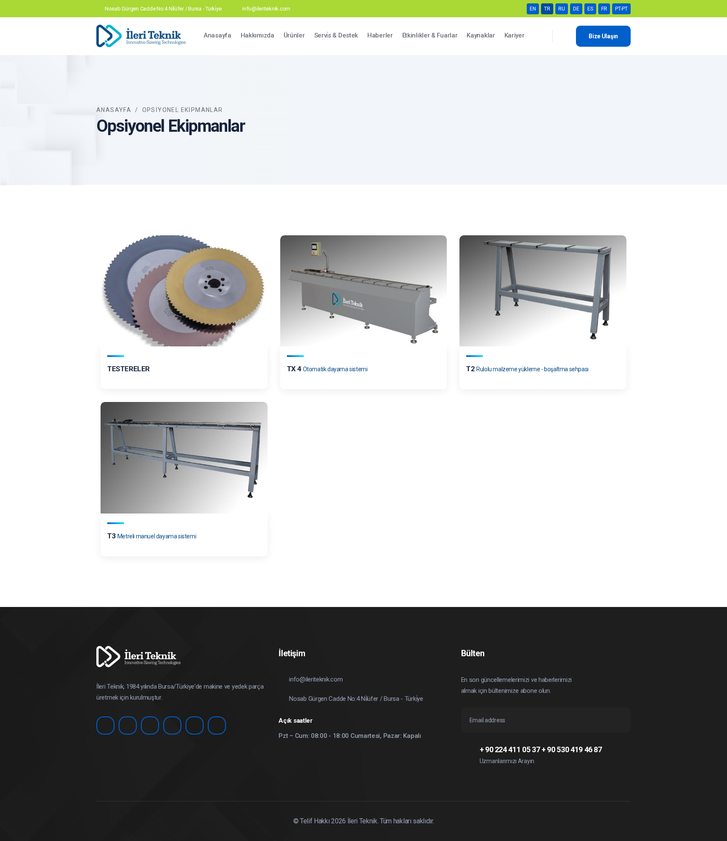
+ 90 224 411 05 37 (510, 749)
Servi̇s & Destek (336, 35)
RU (561, 9)
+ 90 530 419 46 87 (571, 749)
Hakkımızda (257, 35)
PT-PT (621, 9)
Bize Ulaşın (603, 36)
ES (590, 9)
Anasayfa (217, 35)
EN (533, 9)
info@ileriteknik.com (266, 8)
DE (576, 9)
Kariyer (514, 35)
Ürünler (294, 35)
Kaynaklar (481, 35)
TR (547, 9)
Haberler (380, 35)
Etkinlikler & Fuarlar (430, 35)
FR (604, 9)
